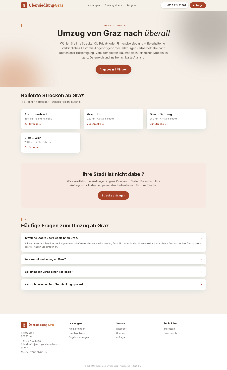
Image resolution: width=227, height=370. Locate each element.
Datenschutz (170, 333)
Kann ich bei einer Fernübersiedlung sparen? (113, 284)
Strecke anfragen (113, 195)
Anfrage (198, 5)
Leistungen (93, 5)
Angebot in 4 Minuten (113, 69)
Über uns (121, 333)
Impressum (169, 328)
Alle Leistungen (77, 328)
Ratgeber (132, 5)
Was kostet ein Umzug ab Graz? (113, 259)
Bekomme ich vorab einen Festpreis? (113, 271)
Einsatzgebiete (113, 5)
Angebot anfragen (79, 337)
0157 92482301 (176, 5)
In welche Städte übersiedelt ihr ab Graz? (113, 238)
